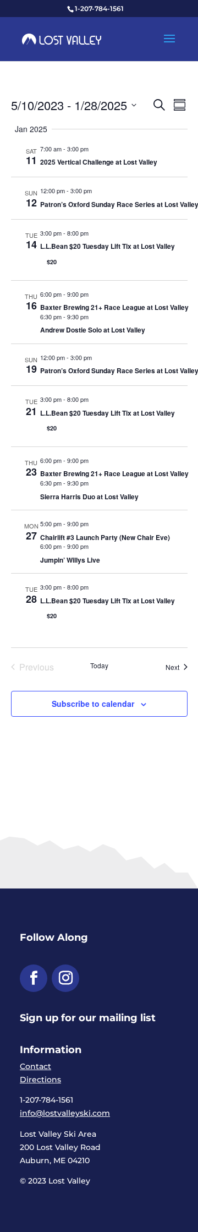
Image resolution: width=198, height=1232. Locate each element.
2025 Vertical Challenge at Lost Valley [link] (98, 162)
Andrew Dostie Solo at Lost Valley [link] (92, 330)
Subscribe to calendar (93, 703)
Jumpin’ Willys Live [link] (70, 560)
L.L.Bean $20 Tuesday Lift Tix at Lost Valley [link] (107, 246)
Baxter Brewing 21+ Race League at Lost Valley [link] (114, 307)
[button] (169, 45)
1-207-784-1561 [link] (99, 8)
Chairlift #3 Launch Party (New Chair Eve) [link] (105, 537)
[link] (61, 38)
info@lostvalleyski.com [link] (65, 1113)
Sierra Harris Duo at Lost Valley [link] (89, 496)
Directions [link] (40, 1079)
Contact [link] (35, 1066)
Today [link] (99, 665)
